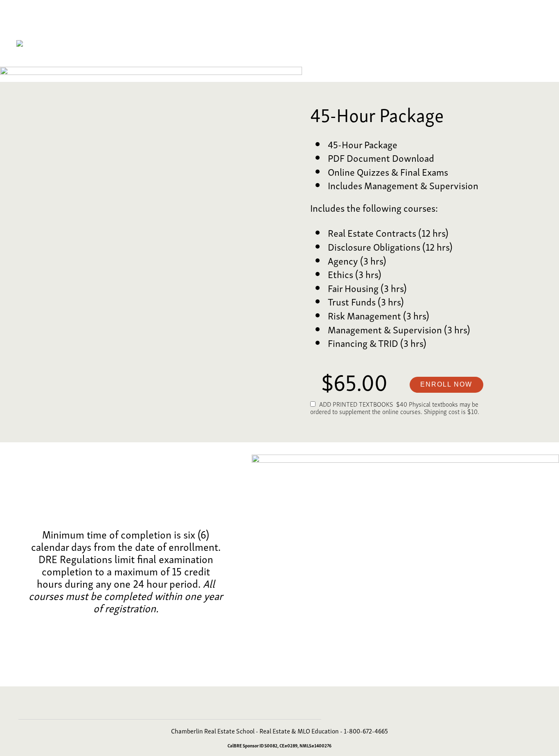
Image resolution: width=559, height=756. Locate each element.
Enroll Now (446, 384)
